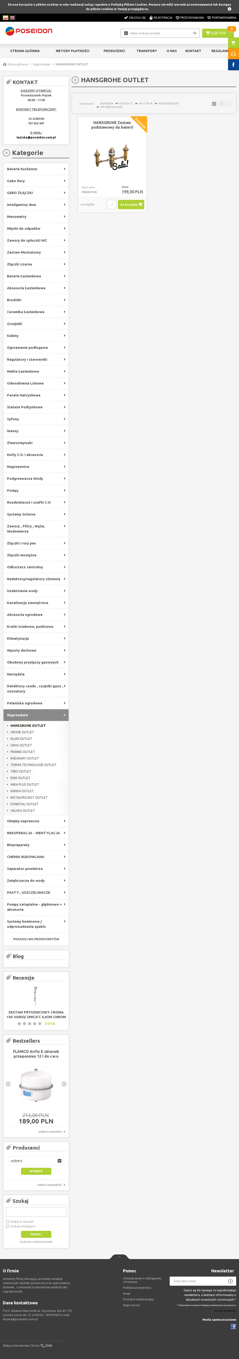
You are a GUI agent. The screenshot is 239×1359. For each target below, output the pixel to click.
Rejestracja (163, 17)
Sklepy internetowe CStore (21, 1345)
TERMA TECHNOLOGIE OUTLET (33, 765)
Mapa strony (131, 1305)
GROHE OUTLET (22, 732)
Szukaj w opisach (21, 1221)
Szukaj (20, 1201)
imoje (126, 1293)
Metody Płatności (72, 51)
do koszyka (129, 204)
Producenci (114, 51)
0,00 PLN (218, 33)
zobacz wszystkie (50, 1131)
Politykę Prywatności (225, 1311)
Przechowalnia (192, 17)
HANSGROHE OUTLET (28, 725)
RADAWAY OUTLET (25, 758)
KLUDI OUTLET (21, 739)
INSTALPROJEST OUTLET (29, 797)
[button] (36, 1160)
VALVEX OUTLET (23, 810)
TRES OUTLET (21, 771)
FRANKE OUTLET (23, 752)
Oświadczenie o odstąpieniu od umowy (142, 1280)
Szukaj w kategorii (22, 1226)
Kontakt (193, 51)
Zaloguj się (137, 17)
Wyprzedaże (41, 64)
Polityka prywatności (137, 1287)
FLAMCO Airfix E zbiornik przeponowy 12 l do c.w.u (36, 1053)
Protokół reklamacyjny (138, 1299)
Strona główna (25, 51)
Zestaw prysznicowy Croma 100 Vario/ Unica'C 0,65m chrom (36, 1014)
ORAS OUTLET (21, 745)
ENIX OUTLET (20, 778)
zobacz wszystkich (49, 1184)
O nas (172, 51)
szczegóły (87, 204)
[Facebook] (233, 1326)
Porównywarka (224, 17)
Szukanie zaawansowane (36, 1241)
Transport (147, 51)
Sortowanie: (86, 103)
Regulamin (221, 51)
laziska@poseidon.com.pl (36, 137)
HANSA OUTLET (22, 791)
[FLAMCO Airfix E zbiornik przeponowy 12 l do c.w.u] (36, 1085)
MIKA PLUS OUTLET (25, 784)
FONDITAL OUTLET (25, 804)
